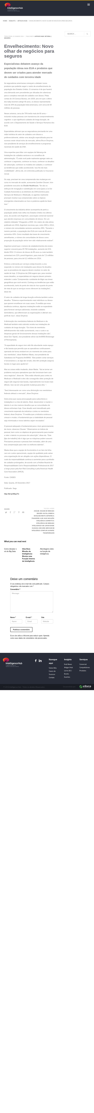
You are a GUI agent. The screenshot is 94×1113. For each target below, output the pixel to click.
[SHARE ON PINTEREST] (19, 512)
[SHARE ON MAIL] (23, 512)
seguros (42, 528)
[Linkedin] (40, 660)
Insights (12, 21)
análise (36, 511)
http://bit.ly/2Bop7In (11, 494)
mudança (35, 528)
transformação (48, 533)
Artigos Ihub (22, 21)
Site (42, 617)
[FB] (36, 660)
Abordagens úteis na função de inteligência (47, 551)
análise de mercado (47, 511)
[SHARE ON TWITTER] (6, 512)
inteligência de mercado (45, 523)
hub (41, 518)
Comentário (15, 589)
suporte (51, 530)
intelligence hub (38, 525)
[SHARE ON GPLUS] (14, 512)
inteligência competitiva (45, 520)
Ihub (45, 518)
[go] (87, 34)
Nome (13, 617)
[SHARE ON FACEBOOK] (10, 512)
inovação (50, 518)
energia (51, 513)
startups (44, 530)
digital (45, 513)
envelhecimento (40, 516)
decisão (39, 513)
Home (5, 21)
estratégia (50, 516)
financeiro (36, 518)
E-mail (29, 617)
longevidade (49, 525)
